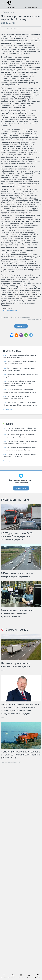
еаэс (7, 317)
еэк (11, 317)
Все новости (7, 409)
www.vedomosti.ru (10, 310)
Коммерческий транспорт (11, 762)
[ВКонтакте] (11, 335)
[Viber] (21, 335)
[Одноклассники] (16, 335)
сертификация (25, 317)
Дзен (3, 671)
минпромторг (16, 317)
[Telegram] (31, 335)
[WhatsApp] (26, 335)
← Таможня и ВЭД (7, 12)
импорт (3, 317)
